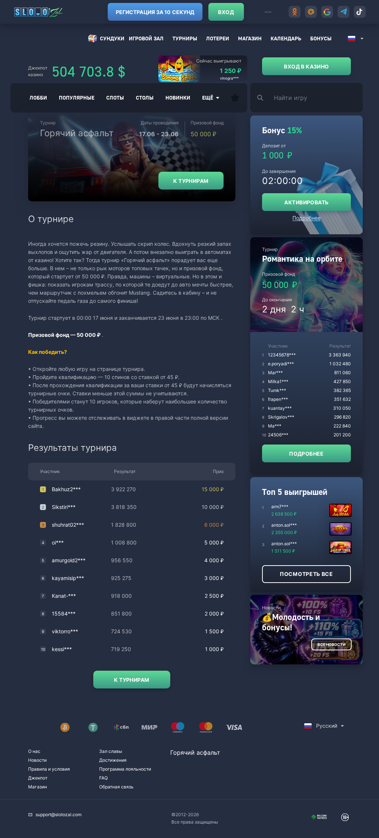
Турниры (184, 38)
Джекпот (37, 778)
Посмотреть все (306, 574)
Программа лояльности (125, 769)
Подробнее (306, 218)
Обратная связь (116, 787)
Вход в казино (306, 66)
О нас (34, 751)
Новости (37, 760)
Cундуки (112, 38)
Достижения (113, 760)
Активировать (306, 202)
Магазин (250, 38)
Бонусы (321, 38)
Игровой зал (146, 38)
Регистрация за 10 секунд (155, 12)
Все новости (331, 644)
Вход (226, 12)
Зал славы (110, 751)
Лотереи (217, 38)
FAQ (103, 778)
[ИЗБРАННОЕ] (235, 98)
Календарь (286, 38)
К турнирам (190, 181)
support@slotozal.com (58, 814)
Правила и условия (49, 769)
